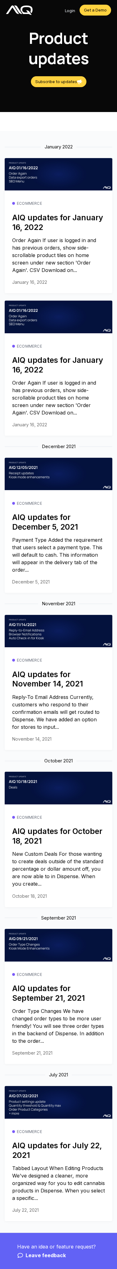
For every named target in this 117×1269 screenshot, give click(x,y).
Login (70, 10)
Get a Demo (95, 10)
